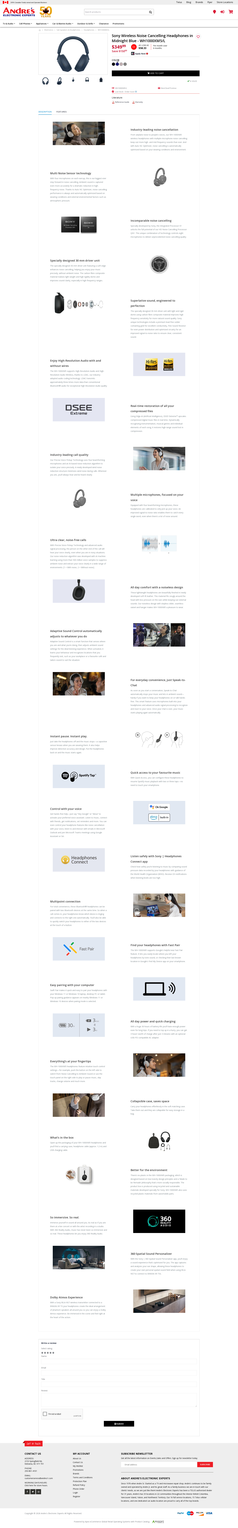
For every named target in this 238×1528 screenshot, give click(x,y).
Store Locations (225, 2)
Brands (199, 2)
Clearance (104, 23)
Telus (179, 2)
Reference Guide (122, 102)
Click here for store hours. (36, 1485)
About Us (77, 1458)
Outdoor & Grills (85, 23)
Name (44, 1356)
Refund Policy (79, 1485)
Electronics (48, 30)
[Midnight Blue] (117, 64)
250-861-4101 (31, 1471)
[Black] (113, 64)
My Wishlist (78, 1466)
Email (43, 1367)
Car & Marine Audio (61, 23)
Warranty (139, 102)
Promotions (118, 23)
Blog (188, 2)
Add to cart (157, 73)
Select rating (46, 1348)
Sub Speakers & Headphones (68, 30)
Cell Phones (24, 23)
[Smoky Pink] (121, 64)
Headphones (89, 30)
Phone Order (78, 1489)
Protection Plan (80, 1481)
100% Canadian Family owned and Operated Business (28, 2)
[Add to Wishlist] (198, 36)
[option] (73, 54)
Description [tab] (45, 112)
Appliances (41, 23)
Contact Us (78, 1462)
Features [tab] (61, 112)
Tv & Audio (8, 23)
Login (75, 1492)
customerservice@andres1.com (39, 1478)
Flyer (209, 2)
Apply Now (140, 53)
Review (44, 1390)
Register (76, 1496)
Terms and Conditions (83, 1477)
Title (43, 1379)
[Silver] (125, 64)
